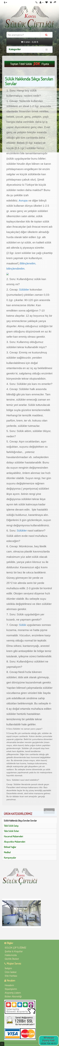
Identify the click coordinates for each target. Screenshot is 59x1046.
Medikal (7, 852)
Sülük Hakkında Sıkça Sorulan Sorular (20, 820)
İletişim (8, 968)
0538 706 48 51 (49, 1043)
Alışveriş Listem (13, 992)
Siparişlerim (11, 989)
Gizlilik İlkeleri (12, 958)
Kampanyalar (10, 857)
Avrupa (23, 200)
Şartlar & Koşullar (14, 951)
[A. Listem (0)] (46, 2)
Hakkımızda (11, 955)
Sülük (22, 624)
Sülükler (24, 289)
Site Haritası (11, 975)
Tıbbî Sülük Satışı (11, 825)
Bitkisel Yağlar (10, 847)
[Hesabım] (41, 2)
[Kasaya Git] (55, 2)
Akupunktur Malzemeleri (14, 841)
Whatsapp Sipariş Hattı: (48, 1039)
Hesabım (9, 985)
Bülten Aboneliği (13, 996)
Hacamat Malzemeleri (13, 836)
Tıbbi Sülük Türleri (11, 831)
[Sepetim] (51, 2)
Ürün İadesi (10, 972)
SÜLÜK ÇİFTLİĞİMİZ (15, 947)
